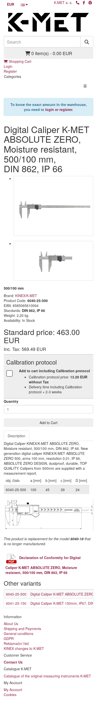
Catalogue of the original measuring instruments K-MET (47, 675)
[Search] (86, 41)
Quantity (11, 401)
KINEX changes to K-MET (24, 648)
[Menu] (85, 86)
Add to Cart (48, 422)
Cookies (10, 694)
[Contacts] (77, 2)
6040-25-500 (16, 594)
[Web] (90, 2)
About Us (11, 623)
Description (16, 435)
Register (10, 71)
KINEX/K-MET (26, 295)
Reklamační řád (16, 643)
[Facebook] (84, 2)
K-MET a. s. (63, 2)
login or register (58, 109)
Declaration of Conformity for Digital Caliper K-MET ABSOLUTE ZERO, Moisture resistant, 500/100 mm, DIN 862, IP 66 (43, 565)
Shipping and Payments (22, 628)
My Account (13, 689)
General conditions (18, 633)
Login (8, 66)
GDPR (9, 638)
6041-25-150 (16, 603)
